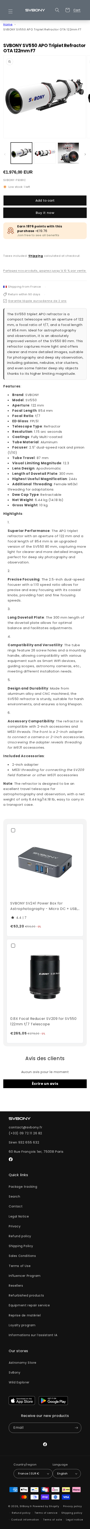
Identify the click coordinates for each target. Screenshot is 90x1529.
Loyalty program (22, 1325)
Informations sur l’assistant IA (33, 1335)
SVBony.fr (26, 1506)
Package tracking (23, 1186)
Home (7, 24)
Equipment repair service (29, 1305)
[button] (13, 11)
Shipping (35, 256)
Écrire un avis (45, 1083)
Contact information (25, 1519)
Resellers (16, 1285)
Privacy (15, 1226)
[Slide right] (85, 154)
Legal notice (74, 1519)
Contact (15, 1206)
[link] (45, 862)
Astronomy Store (22, 1362)
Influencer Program (25, 1276)
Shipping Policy (21, 1246)
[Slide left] (5, 154)
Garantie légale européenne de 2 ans (37, 301)
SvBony (15, 1372)
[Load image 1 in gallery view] (21, 153)
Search (14, 1196)
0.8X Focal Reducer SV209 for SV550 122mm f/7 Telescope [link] (43, 1021)
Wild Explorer (19, 1382)
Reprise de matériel (25, 1315)
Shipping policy (71, 1513)
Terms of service (46, 1513)
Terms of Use (20, 1266)
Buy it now (45, 212)
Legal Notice (19, 1216)
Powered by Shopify (46, 1506)
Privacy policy (72, 1506)
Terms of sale (52, 1519)
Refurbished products (26, 1295)
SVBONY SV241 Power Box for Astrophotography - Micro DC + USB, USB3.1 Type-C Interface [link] (44, 906)
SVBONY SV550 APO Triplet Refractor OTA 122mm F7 (42, 29)
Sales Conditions (22, 1256)
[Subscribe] (76, 1428)
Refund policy (20, 1236)
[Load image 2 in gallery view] (45, 153)
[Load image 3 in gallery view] (68, 153)
